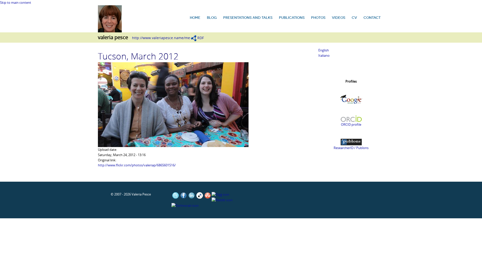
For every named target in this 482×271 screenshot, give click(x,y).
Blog (212, 18)
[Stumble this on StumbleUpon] (208, 195)
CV (354, 18)
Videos (338, 18)
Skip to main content (15, 2)
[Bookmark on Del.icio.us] (200, 195)
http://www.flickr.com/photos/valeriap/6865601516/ (137, 165)
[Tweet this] (175, 195)
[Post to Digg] (220, 194)
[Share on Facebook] (183, 195)
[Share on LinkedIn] (192, 195)
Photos (318, 18)
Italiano (324, 55)
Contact (372, 18)
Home (195, 18)
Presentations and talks (247, 18)
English (323, 50)
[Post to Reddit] (222, 199)
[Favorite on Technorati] (185, 205)
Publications (292, 18)
